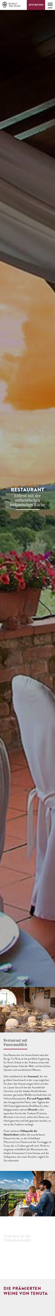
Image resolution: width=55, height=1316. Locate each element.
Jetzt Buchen (36, 4)
